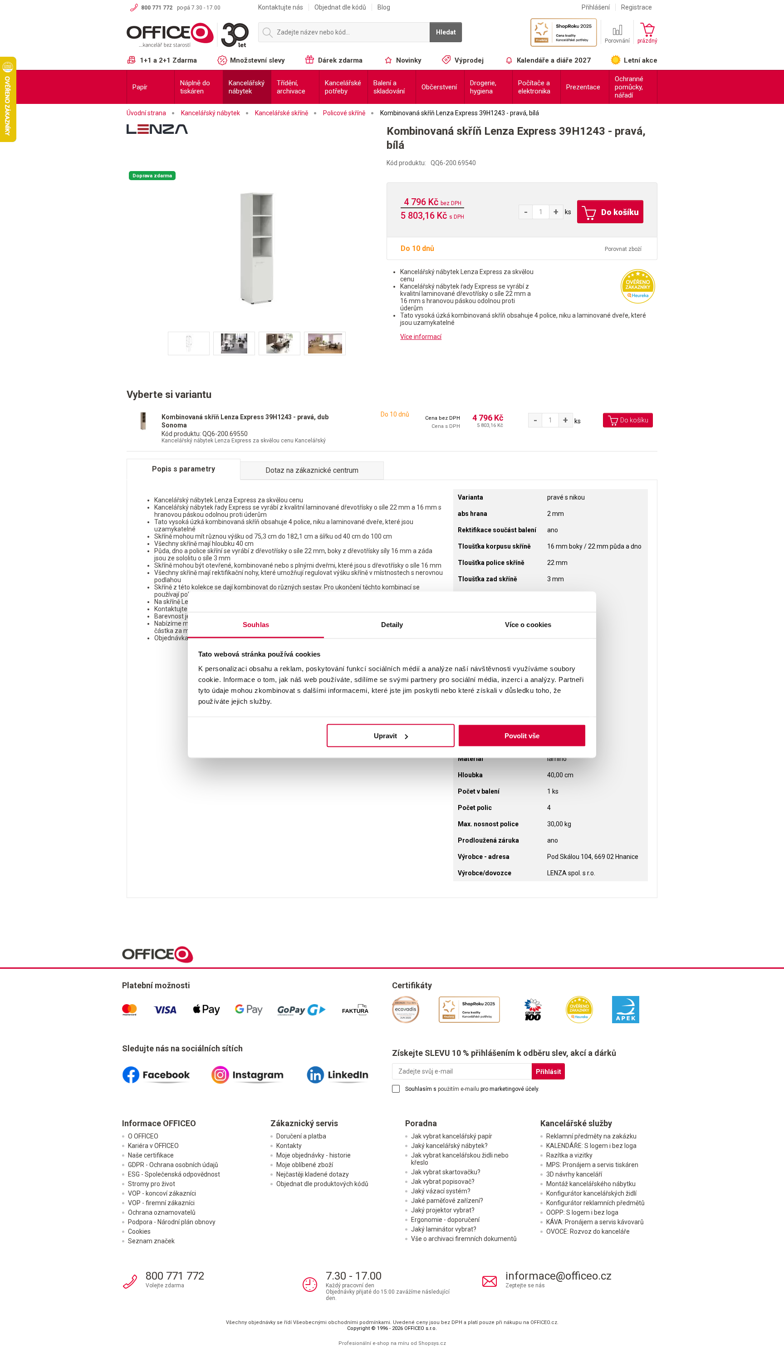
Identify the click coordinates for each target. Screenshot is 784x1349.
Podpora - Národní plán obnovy (172, 1222)
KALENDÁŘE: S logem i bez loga (591, 1145)
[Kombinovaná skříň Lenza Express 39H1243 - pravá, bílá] (256, 250)
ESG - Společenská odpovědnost (174, 1174)
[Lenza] (257, 141)
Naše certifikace (151, 1155)
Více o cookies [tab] (528, 624)
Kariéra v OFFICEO (153, 1145)
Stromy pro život (151, 1183)
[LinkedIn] (347, 1071)
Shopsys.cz (432, 1343)
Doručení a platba (301, 1136)
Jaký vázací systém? (440, 1191)
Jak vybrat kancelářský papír (451, 1136)
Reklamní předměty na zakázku (591, 1136)
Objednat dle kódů (340, 7)
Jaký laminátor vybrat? (443, 1229)
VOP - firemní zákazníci (161, 1203)
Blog (383, 7)
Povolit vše (522, 736)
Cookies (139, 1231)
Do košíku (619, 212)
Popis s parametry (183, 469)
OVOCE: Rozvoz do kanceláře (588, 1231)
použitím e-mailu (458, 1089)
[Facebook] (166, 1071)
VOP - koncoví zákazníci (162, 1193)
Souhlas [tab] (256, 624)
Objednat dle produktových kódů (322, 1183)
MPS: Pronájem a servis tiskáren (592, 1164)
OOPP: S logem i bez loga (582, 1212)
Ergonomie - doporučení (445, 1219)
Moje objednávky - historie (313, 1155)
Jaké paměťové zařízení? (447, 1200)
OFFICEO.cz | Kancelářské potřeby (188, 36)
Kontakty (289, 1145)
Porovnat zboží (623, 249)
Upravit (385, 736)
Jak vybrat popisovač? (443, 1181)
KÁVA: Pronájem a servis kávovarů (595, 1222)
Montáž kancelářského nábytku (591, 1183)
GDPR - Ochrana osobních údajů (173, 1164)
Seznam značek (151, 1241)
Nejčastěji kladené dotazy (312, 1174)
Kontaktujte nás (280, 7)
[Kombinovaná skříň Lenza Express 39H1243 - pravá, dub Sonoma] (143, 421)
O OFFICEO (143, 1136)
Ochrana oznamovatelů (162, 1212)
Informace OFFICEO (159, 1123)
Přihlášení (596, 7)
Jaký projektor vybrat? (443, 1210)
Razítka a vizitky (569, 1155)
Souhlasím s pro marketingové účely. (472, 1089)
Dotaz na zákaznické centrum (311, 470)
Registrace (636, 7)
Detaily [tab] (392, 624)
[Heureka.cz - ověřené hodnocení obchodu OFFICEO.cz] (638, 285)
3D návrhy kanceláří (574, 1174)
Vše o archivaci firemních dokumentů (464, 1238)
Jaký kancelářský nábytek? (449, 1145)
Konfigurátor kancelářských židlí (591, 1193)
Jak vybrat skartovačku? (445, 1172)
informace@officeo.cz (558, 1276)
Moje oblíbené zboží (304, 1164)
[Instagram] (257, 1071)
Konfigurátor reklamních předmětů (595, 1203)
